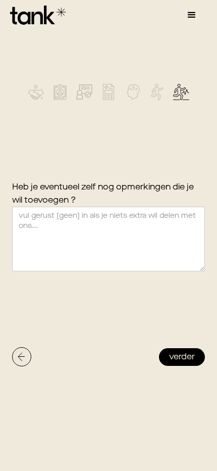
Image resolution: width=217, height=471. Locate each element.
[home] (35, 15)
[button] (192, 15)
